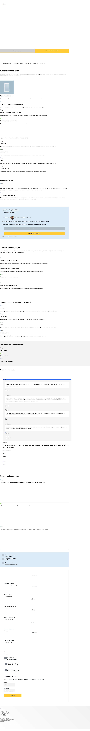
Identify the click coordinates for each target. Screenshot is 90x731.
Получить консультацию (52, 50)
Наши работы (28, 63)
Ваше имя (5, 682)
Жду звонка (12, 695)
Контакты (43, 63)
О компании (36, 63)
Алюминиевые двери (18, 63)
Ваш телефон (6, 688)
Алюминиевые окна (6, 63)
